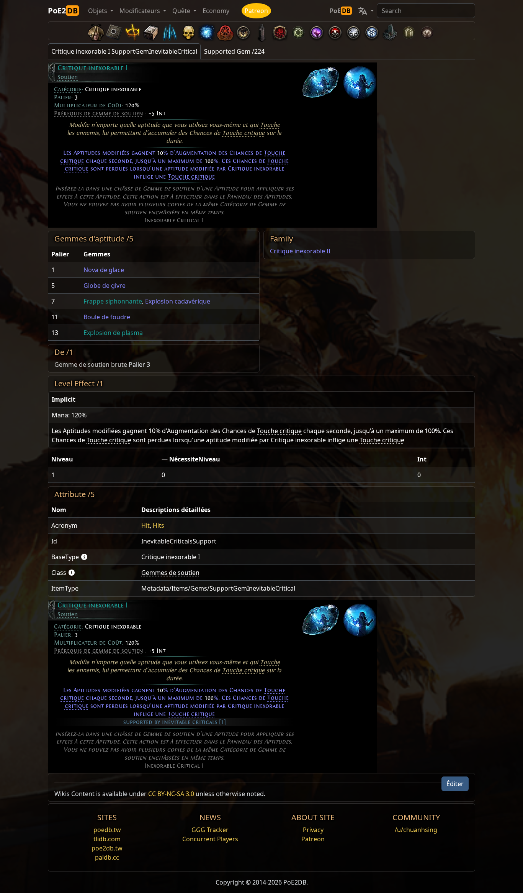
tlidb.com (107, 839)
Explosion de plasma (113, 332)
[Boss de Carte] (243, 30)
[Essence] (169, 30)
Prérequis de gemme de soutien (98, 113)
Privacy (313, 830)
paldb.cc (107, 857)
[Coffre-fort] (151, 30)
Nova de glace (103, 270)
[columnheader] (64, 254)
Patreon (256, 11)
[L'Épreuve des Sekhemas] (408, 30)
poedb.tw (107, 830)
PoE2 (63, 10)
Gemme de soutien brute (90, 364)
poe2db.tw (107, 848)
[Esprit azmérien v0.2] (206, 30)
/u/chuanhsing (416, 830)
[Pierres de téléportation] (114, 30)
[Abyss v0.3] (298, 30)
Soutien (67, 77)
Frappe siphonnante (112, 301)
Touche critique (243, 133)
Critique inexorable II (300, 251)
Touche (270, 124)
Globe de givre (104, 285)
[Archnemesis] (188, 30)
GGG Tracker (210, 830)
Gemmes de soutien (170, 572)
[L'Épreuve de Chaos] (427, 30)
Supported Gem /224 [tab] (234, 51)
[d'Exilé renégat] (225, 30)
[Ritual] (335, 30)
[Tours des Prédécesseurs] (261, 30)
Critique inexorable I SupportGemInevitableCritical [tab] (124, 51)
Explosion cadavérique (177, 301)
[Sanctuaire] (133, 30)
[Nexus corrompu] (280, 30)
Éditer (455, 784)
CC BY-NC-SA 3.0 (171, 794)
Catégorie (68, 89)
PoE (340, 11)
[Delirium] (353, 30)
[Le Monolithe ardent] (390, 30)
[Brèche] (316, 30)
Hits (158, 525)
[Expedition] (372, 30)
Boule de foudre (106, 317)
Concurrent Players (210, 839)
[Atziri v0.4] (96, 30)
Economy (216, 11)
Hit (145, 525)
